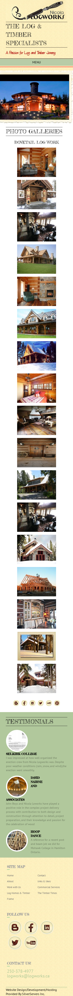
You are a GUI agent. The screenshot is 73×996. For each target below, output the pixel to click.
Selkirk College (21, 754)
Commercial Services (49, 887)
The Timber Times (47, 893)
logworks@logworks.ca (28, 976)
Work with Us (14, 887)
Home (10, 875)
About (10, 881)
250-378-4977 (20, 971)
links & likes (44, 881)
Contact (42, 875)
